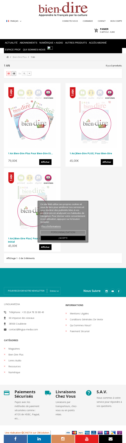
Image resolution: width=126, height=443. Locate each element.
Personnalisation (63, 232)
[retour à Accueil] (7, 57)
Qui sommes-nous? (80, 325)
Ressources (14, 366)
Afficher (45, 161)
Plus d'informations (51, 226)
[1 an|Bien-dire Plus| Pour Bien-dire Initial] (32, 203)
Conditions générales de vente (86, 319)
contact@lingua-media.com (23, 329)
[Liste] (14, 73)
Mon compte (116, 21)
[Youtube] (112, 291)
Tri (20, 73)
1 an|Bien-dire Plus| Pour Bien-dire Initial (29, 240)
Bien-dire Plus (15, 354)
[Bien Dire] (63, 8)
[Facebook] (118, 291)
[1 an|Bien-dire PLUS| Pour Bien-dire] (94, 117)
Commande (88, 21)
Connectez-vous (70, 21)
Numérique (14, 372)
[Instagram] (106, 291)
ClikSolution (43, 432)
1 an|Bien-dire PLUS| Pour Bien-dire (91, 153)
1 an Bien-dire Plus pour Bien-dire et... (30, 153)
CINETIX (27, 432)
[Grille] (8, 73)
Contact (101, 21)
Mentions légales (79, 313)
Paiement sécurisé (79, 331)
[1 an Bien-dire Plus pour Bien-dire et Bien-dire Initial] (32, 117)
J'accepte (63, 238)
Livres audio (14, 360)
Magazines (14, 348)
